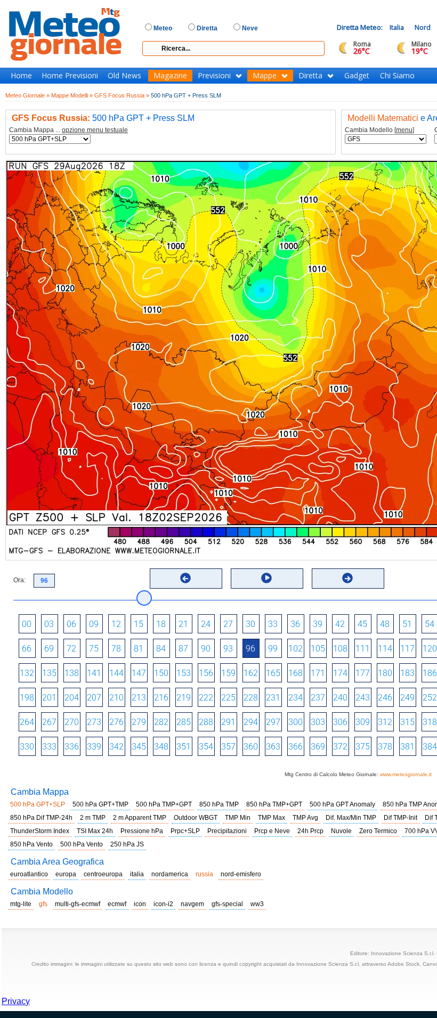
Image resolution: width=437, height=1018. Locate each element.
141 (94, 673)
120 (430, 649)
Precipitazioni (227, 831)
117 (407, 649)
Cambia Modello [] (379, 130)
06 (71, 624)
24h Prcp (310, 831)
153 (183, 673)
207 (94, 698)
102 (295, 649)
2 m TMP (93, 817)
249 (407, 698)
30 (250, 624)
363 (273, 747)
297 (273, 722)
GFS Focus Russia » (121, 95)
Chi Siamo (397, 75)
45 (362, 624)
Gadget (356, 75)
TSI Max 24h (95, 831)
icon (140, 904)
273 (94, 722)
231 (273, 698)
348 (161, 747)
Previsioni (214, 75)
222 (206, 698)
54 (429, 624)
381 (407, 747)
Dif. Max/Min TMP (351, 817)
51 (407, 624)
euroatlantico (29, 874)
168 (295, 673)
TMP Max (271, 817)
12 (116, 624)
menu (404, 130)
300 (295, 722)
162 (251, 673)
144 (116, 673)
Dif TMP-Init (400, 817)
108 (340, 649)
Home (21, 75)
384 (430, 747)
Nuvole (341, 831)
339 (94, 747)
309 (362, 722)
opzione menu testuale (95, 130)
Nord (423, 27)
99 (273, 649)
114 (385, 649)
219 (183, 698)
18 (161, 624)
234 (295, 698)
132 (27, 673)
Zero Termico (378, 831)
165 (273, 673)
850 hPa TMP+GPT (274, 804)
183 (407, 673)
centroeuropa (103, 874)
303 (318, 722)
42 (340, 624)
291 (228, 722)
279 (139, 722)
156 (206, 673)
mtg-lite (20, 904)
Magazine (170, 75)
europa (65, 874)
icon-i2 (163, 904)
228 (251, 698)
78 (116, 649)
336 (71, 747)
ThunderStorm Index (39, 831)
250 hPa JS (127, 844)
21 (183, 624)
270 (71, 722)
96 (250, 649)
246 (385, 698)
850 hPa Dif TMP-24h (41, 817)
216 (161, 698)
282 (161, 722)
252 (430, 698)
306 (340, 722)
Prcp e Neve (272, 831)
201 (49, 698)
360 (251, 747)
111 (362, 649)
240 (340, 698)
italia (137, 874)
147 (139, 673)
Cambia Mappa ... (68, 130)
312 (385, 722)
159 (228, 673)
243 (362, 698)
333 (49, 747)
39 (317, 624)
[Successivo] (347, 578)
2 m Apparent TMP (139, 817)
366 (295, 747)
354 (206, 747)
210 (116, 698)
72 (71, 649)
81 (138, 649)
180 (385, 673)
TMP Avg (305, 817)
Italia (397, 27)
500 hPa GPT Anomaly (342, 804)
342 (116, 747)
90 (206, 649)
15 (138, 624)
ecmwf (117, 904)
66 (26, 649)
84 (161, 649)
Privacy (16, 1001)
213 (139, 698)
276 (116, 722)
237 (318, 698)
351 (183, 747)
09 (94, 624)
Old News (124, 75)
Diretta (310, 75)
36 (295, 624)
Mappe (265, 75)
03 (49, 624)
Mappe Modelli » (72, 95)
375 (362, 747)
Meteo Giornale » (27, 95)
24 (206, 624)
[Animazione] (266, 578)
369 (318, 747)
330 (27, 747)
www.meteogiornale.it (406, 774)
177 (362, 673)
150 (161, 673)
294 (251, 722)
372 (340, 747)
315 (407, 722)
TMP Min (237, 817)
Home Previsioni (70, 75)
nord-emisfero (241, 874)
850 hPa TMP (219, 804)
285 (183, 722)
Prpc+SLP (185, 831)
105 (318, 649)
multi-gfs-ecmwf (77, 904)
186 (430, 673)
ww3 (257, 904)
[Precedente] (185, 578)
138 (71, 673)
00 (26, 624)
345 (139, 747)
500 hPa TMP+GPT (164, 804)
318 (430, 722)
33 (273, 624)
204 (71, 698)
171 (318, 673)
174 (340, 673)
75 (94, 649)
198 (27, 698)
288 (206, 722)
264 (27, 722)
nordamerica (169, 874)
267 (49, 722)
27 (228, 624)
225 (228, 698)
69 (49, 649)
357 (228, 747)
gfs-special (227, 904)
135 (49, 673)
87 (183, 649)
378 (385, 747)
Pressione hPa (141, 831)
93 (228, 649)
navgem (192, 904)
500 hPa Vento (81, 844)
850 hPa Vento (31, 844)
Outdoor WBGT (195, 817)
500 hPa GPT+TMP (100, 804)
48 (385, 624)
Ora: (19, 580)
